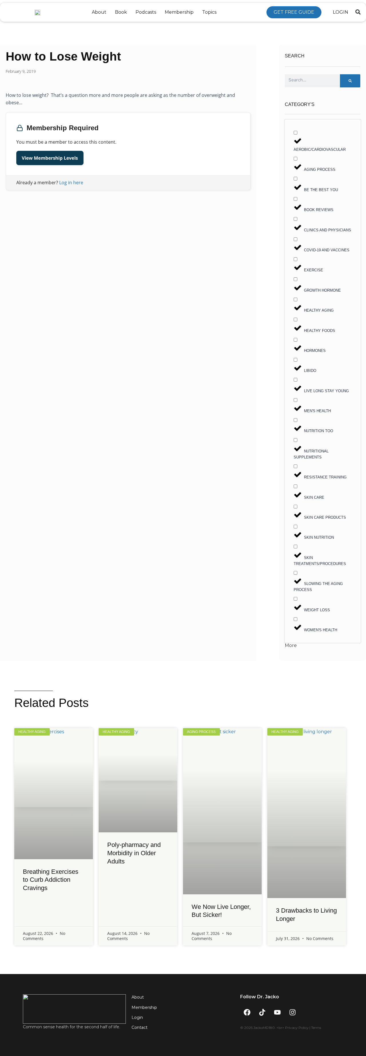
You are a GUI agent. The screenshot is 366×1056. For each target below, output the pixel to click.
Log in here (71, 182)
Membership (179, 12)
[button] (358, 12)
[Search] (350, 80)
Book (121, 12)
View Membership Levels (50, 158)
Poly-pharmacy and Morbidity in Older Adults (134, 853)
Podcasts (146, 12)
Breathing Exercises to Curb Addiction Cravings (50, 879)
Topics (209, 12)
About (99, 12)
